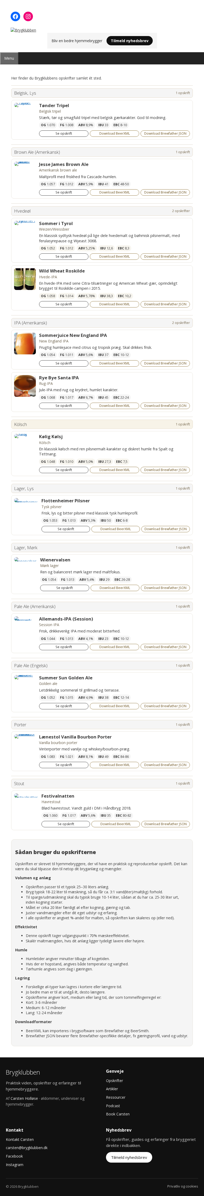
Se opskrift (64, 133)
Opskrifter (114, 1080)
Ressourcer (115, 1097)
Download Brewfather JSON (165, 133)
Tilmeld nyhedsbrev (129, 40)
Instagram (14, 1164)
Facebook (14, 1156)
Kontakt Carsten (20, 1139)
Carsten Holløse (24, 1098)
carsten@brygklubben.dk (27, 1147)
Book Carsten (118, 1113)
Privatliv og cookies (182, 1186)
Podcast (113, 1105)
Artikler (112, 1088)
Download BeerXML (114, 133)
